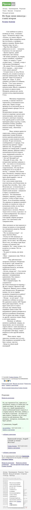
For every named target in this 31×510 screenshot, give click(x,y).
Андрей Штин (7, 428)
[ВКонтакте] (5, 381)
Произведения (13, 8)
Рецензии (22, 8)
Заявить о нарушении (12, 385)
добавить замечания (9, 434)
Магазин (10, 11)
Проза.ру (12, 475)
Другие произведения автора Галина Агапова (14, 388)
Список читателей (7, 383)
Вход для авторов (8, 13)
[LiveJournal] (10, 381)
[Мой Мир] (8, 381)
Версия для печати (18, 383)
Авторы (5, 8)
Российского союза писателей (18, 507)
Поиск (4, 11)
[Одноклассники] (6, 381)
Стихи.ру (5, 475)
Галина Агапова (8, 22)
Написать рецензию (8, 398)
